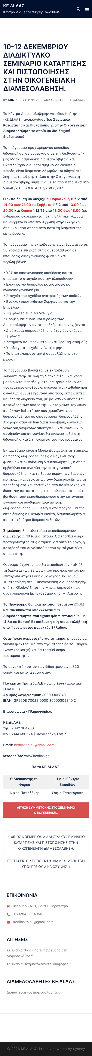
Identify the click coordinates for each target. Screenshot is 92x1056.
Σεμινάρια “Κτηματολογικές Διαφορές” (38, 964)
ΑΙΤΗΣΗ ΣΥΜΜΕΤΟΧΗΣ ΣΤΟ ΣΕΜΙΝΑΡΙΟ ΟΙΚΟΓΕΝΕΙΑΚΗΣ (46, 810)
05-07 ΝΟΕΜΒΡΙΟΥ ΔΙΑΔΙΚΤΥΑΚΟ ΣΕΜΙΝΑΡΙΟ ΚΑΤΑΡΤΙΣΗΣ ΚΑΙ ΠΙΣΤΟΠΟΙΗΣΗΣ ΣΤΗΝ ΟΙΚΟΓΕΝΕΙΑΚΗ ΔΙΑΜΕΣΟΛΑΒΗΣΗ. (48, 843)
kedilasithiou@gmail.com (34, 745)
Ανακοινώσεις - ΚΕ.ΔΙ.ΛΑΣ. (64, 100)
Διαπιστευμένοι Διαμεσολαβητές (33, 992)
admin (13, 100)
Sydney (79, 1049)
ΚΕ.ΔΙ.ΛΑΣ (13, 5)
